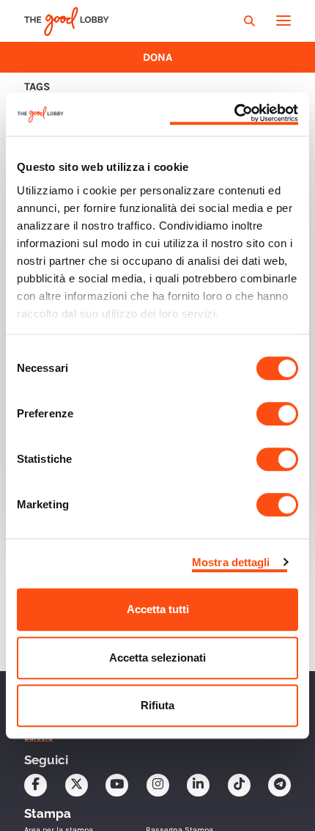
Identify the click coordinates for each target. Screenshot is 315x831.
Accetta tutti (158, 609)
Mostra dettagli (231, 562)
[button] (251, 21)
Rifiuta (157, 705)
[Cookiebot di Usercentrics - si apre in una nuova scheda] (234, 114)
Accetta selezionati (157, 657)
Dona (157, 57)
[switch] (277, 413)
